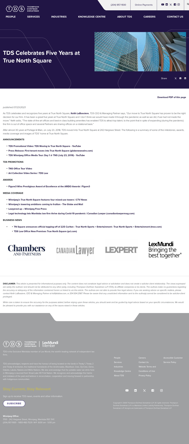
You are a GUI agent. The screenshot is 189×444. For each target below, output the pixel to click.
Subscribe (14, 403)
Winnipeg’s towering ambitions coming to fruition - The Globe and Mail (45, 204)
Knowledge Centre (92, 17)
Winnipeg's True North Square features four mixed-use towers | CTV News (47, 199)
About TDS (124, 17)
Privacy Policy (145, 375)
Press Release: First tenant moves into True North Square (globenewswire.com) (50, 150)
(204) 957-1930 (118, 4)
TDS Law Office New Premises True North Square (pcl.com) (45, 231)
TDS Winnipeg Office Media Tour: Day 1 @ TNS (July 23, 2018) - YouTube (46, 155)
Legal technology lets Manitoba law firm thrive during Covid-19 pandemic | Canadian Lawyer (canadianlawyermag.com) (71, 213)
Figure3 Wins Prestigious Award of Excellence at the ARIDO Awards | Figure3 (49, 186)
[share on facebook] (179, 78)
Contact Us (175, 17)
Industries (59, 17)
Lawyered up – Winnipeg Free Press (27, 209)
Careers (149, 17)
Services (33, 17)
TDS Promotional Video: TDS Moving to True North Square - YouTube (44, 146)
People (11, 17)
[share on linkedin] (183, 78)
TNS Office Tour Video (20, 168)
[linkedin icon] (167, 5)
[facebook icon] (175, 5)
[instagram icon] (178, 5)
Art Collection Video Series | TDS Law (28, 173)
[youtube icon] (162, 5)
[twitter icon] (170, 5)
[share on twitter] (174, 78)
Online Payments (144, 4)
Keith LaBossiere (80, 113)
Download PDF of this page (171, 97)
